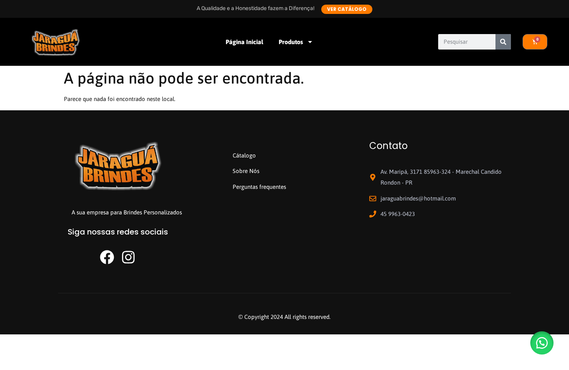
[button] (542, 343)
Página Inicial (244, 41)
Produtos (291, 41)
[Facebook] (107, 257)
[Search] (503, 42)
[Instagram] (128, 257)
